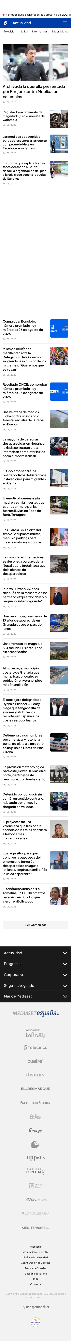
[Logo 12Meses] (35, 1185)
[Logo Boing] (35, 1117)
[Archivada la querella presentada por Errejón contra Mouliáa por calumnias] (35, 62)
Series (24, 31)
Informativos (40, 31)
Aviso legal (36, 1246)
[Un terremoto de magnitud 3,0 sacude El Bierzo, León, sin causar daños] (59, 651)
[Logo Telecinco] (35, 1047)
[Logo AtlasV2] (35, 1199)
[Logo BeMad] (35, 1144)
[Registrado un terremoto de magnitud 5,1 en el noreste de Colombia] (59, 119)
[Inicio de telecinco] (5, 23)
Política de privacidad (35, 1257)
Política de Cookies (35, 1268)
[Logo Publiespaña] (35, 1214)
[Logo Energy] (35, 1130)
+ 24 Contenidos (35, 924)
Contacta (35, 1284)
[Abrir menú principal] (65, 23)
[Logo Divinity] (35, 1075)
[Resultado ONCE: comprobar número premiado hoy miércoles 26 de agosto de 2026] (59, 391)
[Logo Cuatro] (35, 1061)
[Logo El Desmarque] (35, 1089)
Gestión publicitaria (35, 1273)
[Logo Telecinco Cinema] (35, 1172)
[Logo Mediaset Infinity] (35, 1033)
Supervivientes (61, 31)
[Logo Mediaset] (35, 1015)
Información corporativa (35, 1252)
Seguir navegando (19, 985)
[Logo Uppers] (35, 1158)
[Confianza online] (35, 1326)
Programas (13, 963)
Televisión (10, 31)
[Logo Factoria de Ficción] (35, 1103)
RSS (35, 1278)
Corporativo (14, 974)
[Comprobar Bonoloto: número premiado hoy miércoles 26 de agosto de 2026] (59, 328)
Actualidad (22, 23)
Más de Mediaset (18, 996)
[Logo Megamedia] (37, 1307)
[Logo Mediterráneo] (35, 1227)
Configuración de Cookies (35, 1262)
